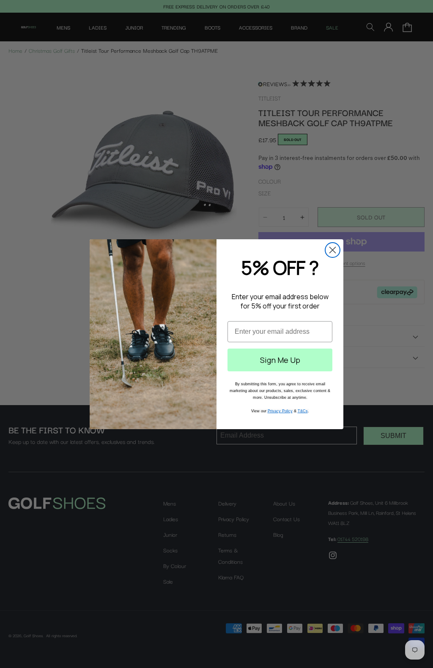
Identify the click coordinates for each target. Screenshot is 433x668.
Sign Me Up (280, 360)
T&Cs (303, 411)
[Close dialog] (332, 250)
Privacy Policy (280, 411)
